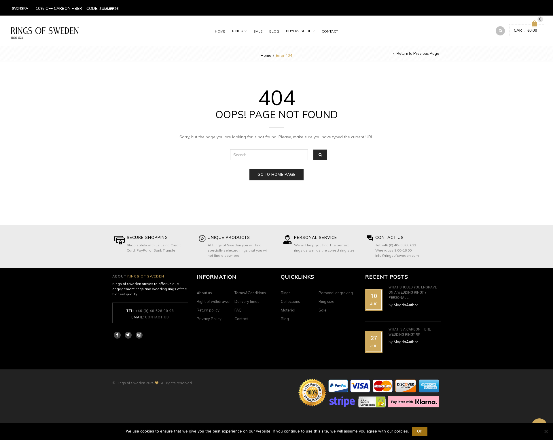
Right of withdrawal (213, 301)
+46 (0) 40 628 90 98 (154, 310)
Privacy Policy (209, 318)
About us (204, 292)
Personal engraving (336, 292)
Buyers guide (298, 31)
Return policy (208, 310)
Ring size (326, 301)
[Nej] (546, 431)
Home (220, 31)
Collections (290, 301)
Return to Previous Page (418, 53)
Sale (257, 31)
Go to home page (276, 174)
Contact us (157, 317)
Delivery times (247, 301)
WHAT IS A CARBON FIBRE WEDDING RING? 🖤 (410, 332)
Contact (330, 31)
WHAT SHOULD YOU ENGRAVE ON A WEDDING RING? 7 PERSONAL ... (413, 292)
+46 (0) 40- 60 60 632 (399, 245)
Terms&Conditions (250, 292)
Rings (237, 31)
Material (288, 310)
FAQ (238, 310)
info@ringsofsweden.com (397, 255)
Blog (274, 31)
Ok (419, 431)
